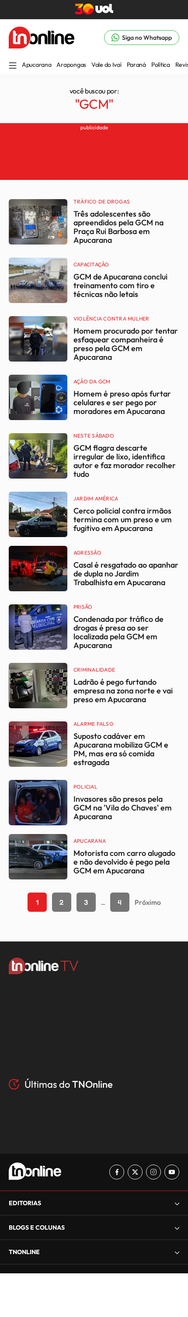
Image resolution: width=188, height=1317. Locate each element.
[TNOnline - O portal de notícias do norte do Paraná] (41, 46)
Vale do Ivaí (106, 65)
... (103, 902)
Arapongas (71, 65)
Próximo (148, 902)
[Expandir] (177, 1252)
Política (160, 65)
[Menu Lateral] (13, 66)
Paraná (136, 65)
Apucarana (36, 65)
